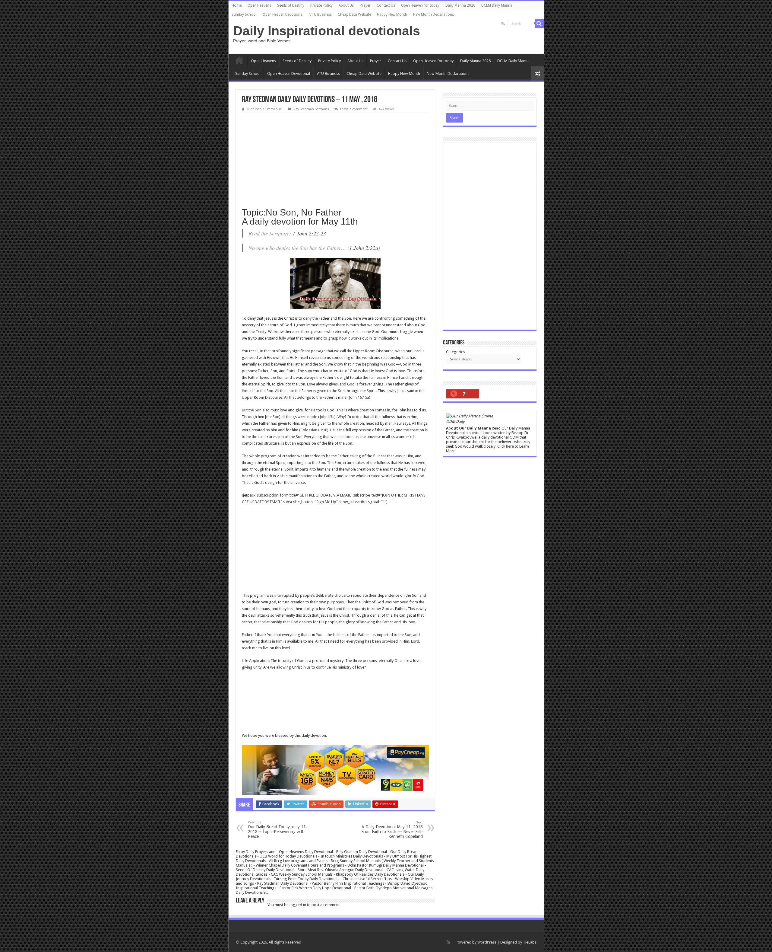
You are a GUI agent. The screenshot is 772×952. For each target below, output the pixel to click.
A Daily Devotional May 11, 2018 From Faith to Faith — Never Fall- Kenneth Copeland (392, 829)
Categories (455, 352)
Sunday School (244, 14)
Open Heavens (259, 5)
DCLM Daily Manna (496, 5)
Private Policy (321, 5)
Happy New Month (392, 14)
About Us (346, 5)
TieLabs (529, 942)
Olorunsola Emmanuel (265, 109)
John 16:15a (359, 397)
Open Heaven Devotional (283, 14)
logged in (298, 904)
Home (237, 5)
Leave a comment (354, 109)
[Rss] (503, 23)
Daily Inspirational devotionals (326, 31)
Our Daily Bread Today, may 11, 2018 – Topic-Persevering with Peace (277, 829)
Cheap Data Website (354, 14)
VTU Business (320, 14)
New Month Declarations (433, 14)
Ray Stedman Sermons (311, 109)
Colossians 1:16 (313, 430)
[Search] (539, 23)
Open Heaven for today (420, 5)
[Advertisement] (335, 158)
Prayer (365, 5)
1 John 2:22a (363, 247)
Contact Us (386, 5)
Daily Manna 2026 (460, 5)
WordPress (486, 942)
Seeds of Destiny (290, 5)
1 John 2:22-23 (309, 233)
